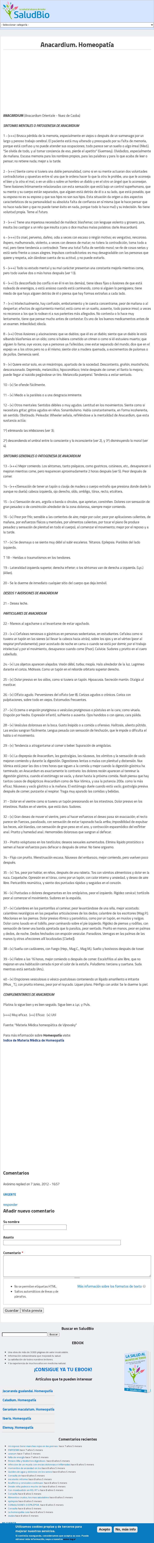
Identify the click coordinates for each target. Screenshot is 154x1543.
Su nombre (11, 1221)
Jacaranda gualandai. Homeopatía (28, 1391)
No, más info (126, 1529)
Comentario (13, 1252)
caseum (12, 1453)
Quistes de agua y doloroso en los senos (30, 1472)
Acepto (104, 1529)
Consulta (12, 1494)
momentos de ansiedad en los (24, 1468)
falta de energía (16, 1457)
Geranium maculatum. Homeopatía (28, 1409)
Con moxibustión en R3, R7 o (24, 1490)
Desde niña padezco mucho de (25, 1486)
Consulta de (14, 1475)
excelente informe (18, 1479)
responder (10, 1204)
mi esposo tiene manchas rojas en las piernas (33, 1446)
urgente (9, 1194)
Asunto (8, 1237)
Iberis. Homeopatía (17, 1418)
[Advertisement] (37, 78)
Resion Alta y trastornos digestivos (27, 1461)
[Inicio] (25, 10)
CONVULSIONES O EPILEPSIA (24, 1505)
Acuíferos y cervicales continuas (25, 1483)
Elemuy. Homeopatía (18, 1427)
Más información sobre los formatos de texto (109, 1286)
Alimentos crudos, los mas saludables (28, 1497)
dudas (11, 1516)
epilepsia (13, 1501)
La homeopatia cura (18, 1512)
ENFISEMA (13, 1450)
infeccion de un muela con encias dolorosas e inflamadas (39, 1464)
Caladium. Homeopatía (19, 1400)
